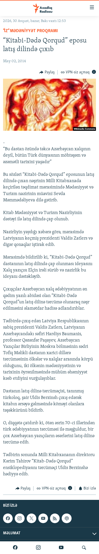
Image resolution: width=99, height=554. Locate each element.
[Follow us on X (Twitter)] (31, 518)
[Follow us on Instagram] (19, 518)
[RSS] (55, 518)
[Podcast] (66, 518)
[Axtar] (84, 547)
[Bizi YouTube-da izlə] (61, 547)
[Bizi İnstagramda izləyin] (38, 547)
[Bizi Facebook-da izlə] (15, 547)
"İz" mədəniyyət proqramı (30, 31)
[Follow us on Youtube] (43, 518)
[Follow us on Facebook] (8, 518)
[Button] (47, 72)
